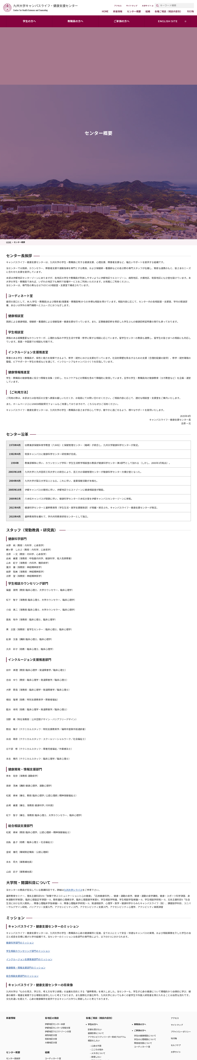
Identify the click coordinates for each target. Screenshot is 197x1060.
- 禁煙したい (95, 1057)
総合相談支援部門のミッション (22, 976)
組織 (147, 11)
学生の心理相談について (145, 1039)
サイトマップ (131, 6)
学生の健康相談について (145, 1035)
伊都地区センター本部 (55, 1024)
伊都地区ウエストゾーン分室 (58, 1031)
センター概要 (134, 11)
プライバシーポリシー (181, 1031)
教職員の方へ (75, 21)
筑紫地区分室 (51, 1039)
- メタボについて (97, 1053)
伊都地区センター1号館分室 (57, 1028)
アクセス (118, 6)
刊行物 (190, 11)
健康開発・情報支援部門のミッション (25, 967)
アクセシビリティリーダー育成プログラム (107, 1037)
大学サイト (146, 6)
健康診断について (96, 1033)
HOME (105, 11)
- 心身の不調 (95, 1046)
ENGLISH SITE (167, 21)
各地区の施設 (52, 1018)
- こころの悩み (96, 1049)
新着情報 (117, 11)
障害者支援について (143, 1043)
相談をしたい (94, 1040)
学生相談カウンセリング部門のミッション (28, 951)
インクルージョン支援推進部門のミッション (29, 959)
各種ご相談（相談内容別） (168, 11)
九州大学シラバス (73, 890)
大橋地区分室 (51, 1042)
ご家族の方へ (121, 21)
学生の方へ (29, 21)
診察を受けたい (95, 1029)
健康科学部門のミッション (20, 942)
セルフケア (176, 1045)
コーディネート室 (142, 1047)
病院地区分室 (51, 1035)
